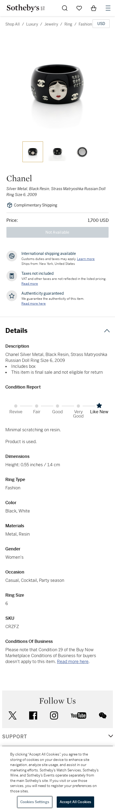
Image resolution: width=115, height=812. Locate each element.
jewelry (51, 24)
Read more (29, 284)
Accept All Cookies (75, 802)
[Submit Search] (64, 8)
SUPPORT (14, 737)
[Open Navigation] (108, 8)
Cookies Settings (34, 802)
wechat (102, 715)
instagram (54, 715)
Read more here (73, 661)
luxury (32, 24)
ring (68, 24)
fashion (85, 24)
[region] (57, 779)
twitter (13, 715)
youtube (78, 715)
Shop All (12, 24)
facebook (33, 715)
